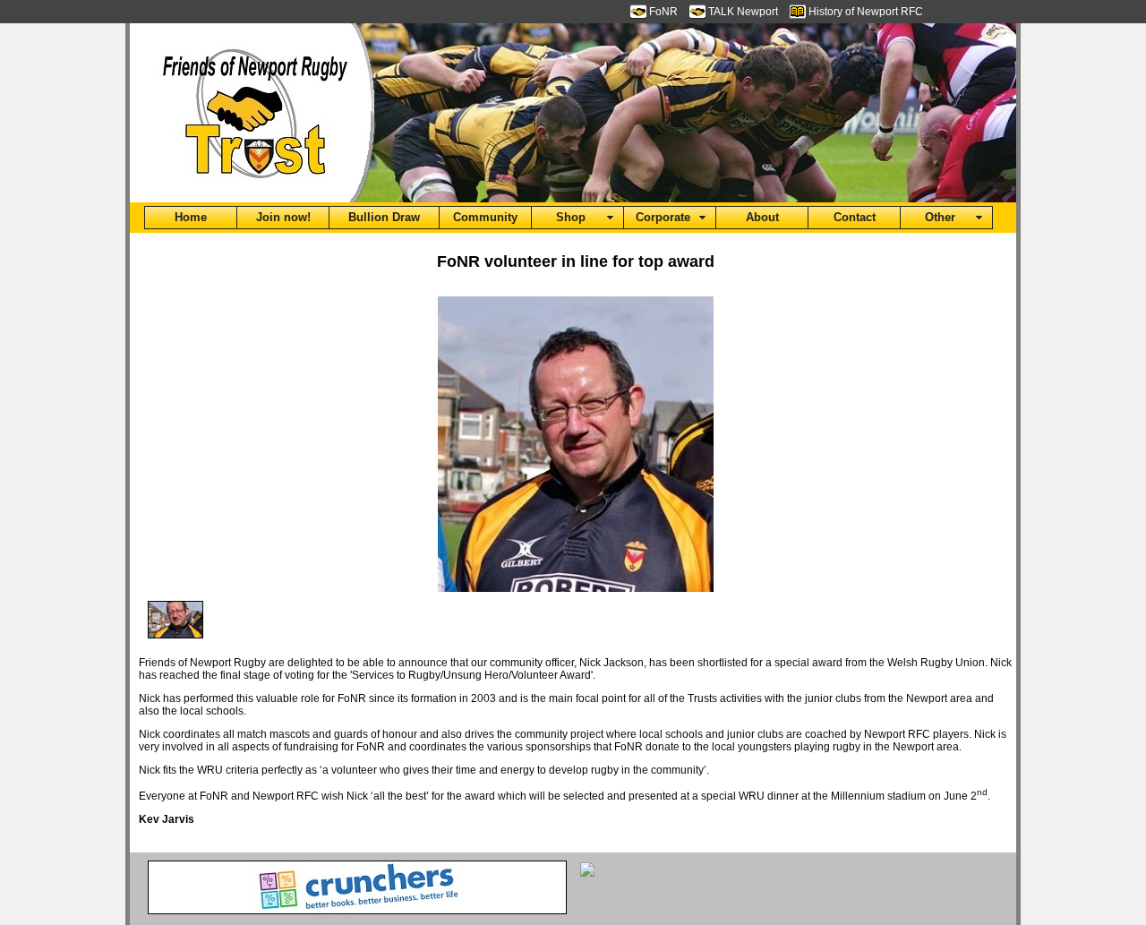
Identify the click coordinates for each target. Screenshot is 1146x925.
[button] (190, 217)
